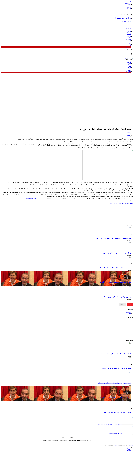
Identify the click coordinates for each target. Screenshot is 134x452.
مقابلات (129, 41)
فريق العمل (128, 3)
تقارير (129, 40)
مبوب (129, 313)
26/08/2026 (128, 28)
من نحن (129, 5)
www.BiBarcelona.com (30, 198)
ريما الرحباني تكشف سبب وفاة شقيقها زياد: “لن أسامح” (115, 282)
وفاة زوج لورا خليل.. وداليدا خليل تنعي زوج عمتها (117, 297)
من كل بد (128, 4)
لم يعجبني (122, 304)
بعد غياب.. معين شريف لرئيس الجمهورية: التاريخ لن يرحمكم (114, 267)
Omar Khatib (130, 445)
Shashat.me (116, 445)
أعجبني (129, 304)
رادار (129, 44)
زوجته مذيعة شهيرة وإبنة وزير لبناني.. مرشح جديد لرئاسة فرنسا (113, 238)
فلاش (129, 43)
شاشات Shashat (123, 18)
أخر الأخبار (128, 1)
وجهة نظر (128, 39)
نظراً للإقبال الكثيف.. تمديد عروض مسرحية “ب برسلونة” (120, 203)
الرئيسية (129, 7)
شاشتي (129, 37)
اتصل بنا (129, 8)
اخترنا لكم (128, 45)
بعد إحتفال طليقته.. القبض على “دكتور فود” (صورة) (116, 253)
